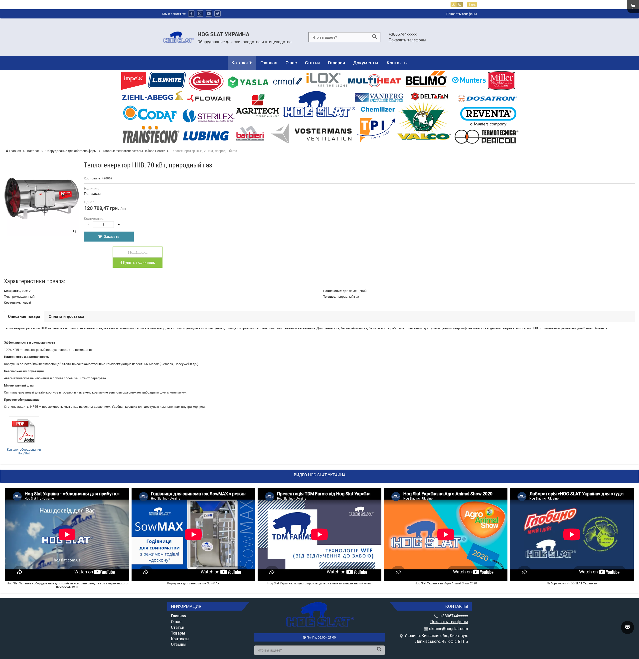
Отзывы (178, 644)
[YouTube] (209, 13)
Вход (472, 4)
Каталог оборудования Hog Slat (24, 451)
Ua (454, 4)
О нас (291, 63)
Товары (178, 633)
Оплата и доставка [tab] (66, 316)
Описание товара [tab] (24, 316)
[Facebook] (191, 13)
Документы (365, 63)
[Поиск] (374, 36)
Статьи (312, 63)
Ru (460, 4)
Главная (268, 63)
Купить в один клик (138, 262)
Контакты (397, 63)
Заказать (110, 236)
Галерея (336, 63)
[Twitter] (217, 13)
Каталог (240, 63)
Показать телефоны (461, 13)
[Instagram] (200, 13)
